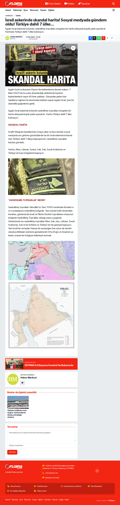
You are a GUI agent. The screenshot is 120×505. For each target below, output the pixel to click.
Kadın (67, 500)
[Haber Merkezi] (13, 379)
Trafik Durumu (42, 486)
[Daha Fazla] (103, 38)
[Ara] (113, 4)
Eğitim (51, 10)
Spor (25, 10)
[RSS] (97, 471)
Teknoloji (17, 10)
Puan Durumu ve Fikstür (72, 486)
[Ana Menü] (113, 10)
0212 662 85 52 (51, 473)
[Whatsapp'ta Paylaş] (99, 38)
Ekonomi (34, 10)
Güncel (55, 500)
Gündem (47, 500)
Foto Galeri (54, 3)
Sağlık (61, 500)
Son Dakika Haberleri (18, 491)
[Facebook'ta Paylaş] (90, 38)
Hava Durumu (15, 486)
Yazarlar (85, 3)
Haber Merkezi (29, 377)
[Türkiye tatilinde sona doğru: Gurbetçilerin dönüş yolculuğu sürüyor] (18, 402)
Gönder (12, 452)
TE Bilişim (111, 500)
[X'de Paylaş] (94, 38)
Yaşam (43, 10)
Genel (8, 10)
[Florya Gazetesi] (14, 4)
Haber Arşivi (41, 491)
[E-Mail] (22, 383)
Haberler (9, 16)
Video (71, 3)
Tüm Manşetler (96, 486)
